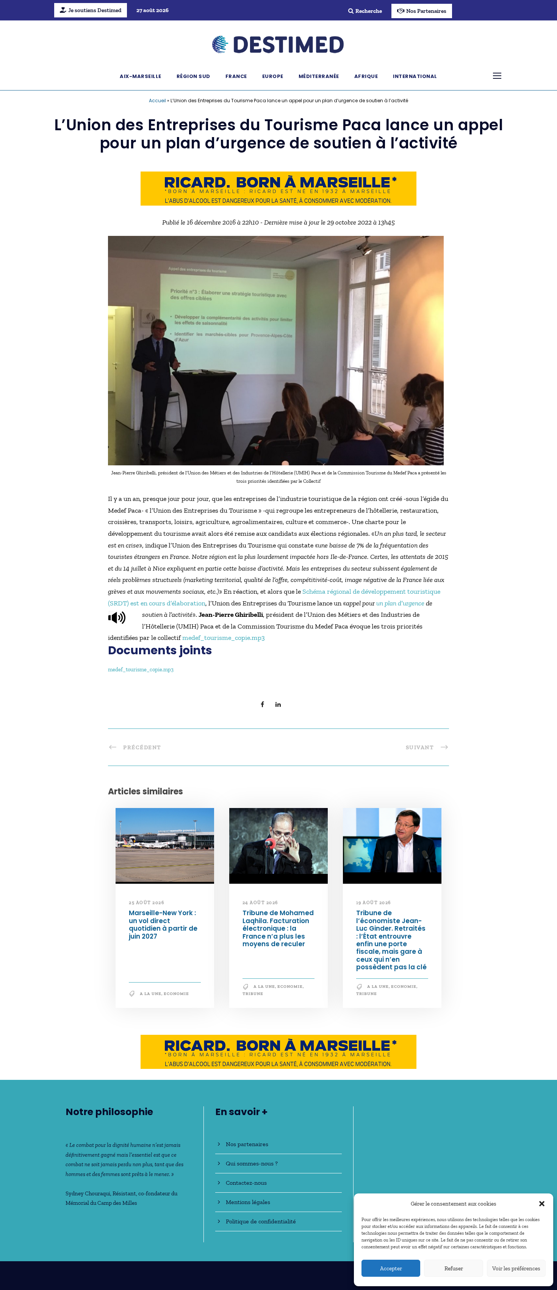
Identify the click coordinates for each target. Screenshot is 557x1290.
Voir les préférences (516, 1268)
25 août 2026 (146, 902)
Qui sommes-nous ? (252, 1163)
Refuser (453, 1268)
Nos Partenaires (426, 11)
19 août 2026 (373, 902)
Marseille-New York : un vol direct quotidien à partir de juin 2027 (163, 924)
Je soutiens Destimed (94, 10)
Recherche (368, 11)
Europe (272, 76)
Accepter (391, 1268)
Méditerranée (319, 76)
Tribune (253, 993)
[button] (542, 1203)
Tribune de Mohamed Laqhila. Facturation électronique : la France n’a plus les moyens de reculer (278, 928)
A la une (150, 993)
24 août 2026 (260, 902)
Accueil (157, 100)
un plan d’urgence (400, 603)
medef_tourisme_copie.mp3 (223, 637)
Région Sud (193, 76)
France (236, 76)
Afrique (366, 76)
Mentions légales (248, 1202)
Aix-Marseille (140, 76)
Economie (176, 993)
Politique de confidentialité (261, 1221)
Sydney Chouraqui (88, 1193)
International (415, 76)
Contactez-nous (246, 1182)
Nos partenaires (247, 1144)
